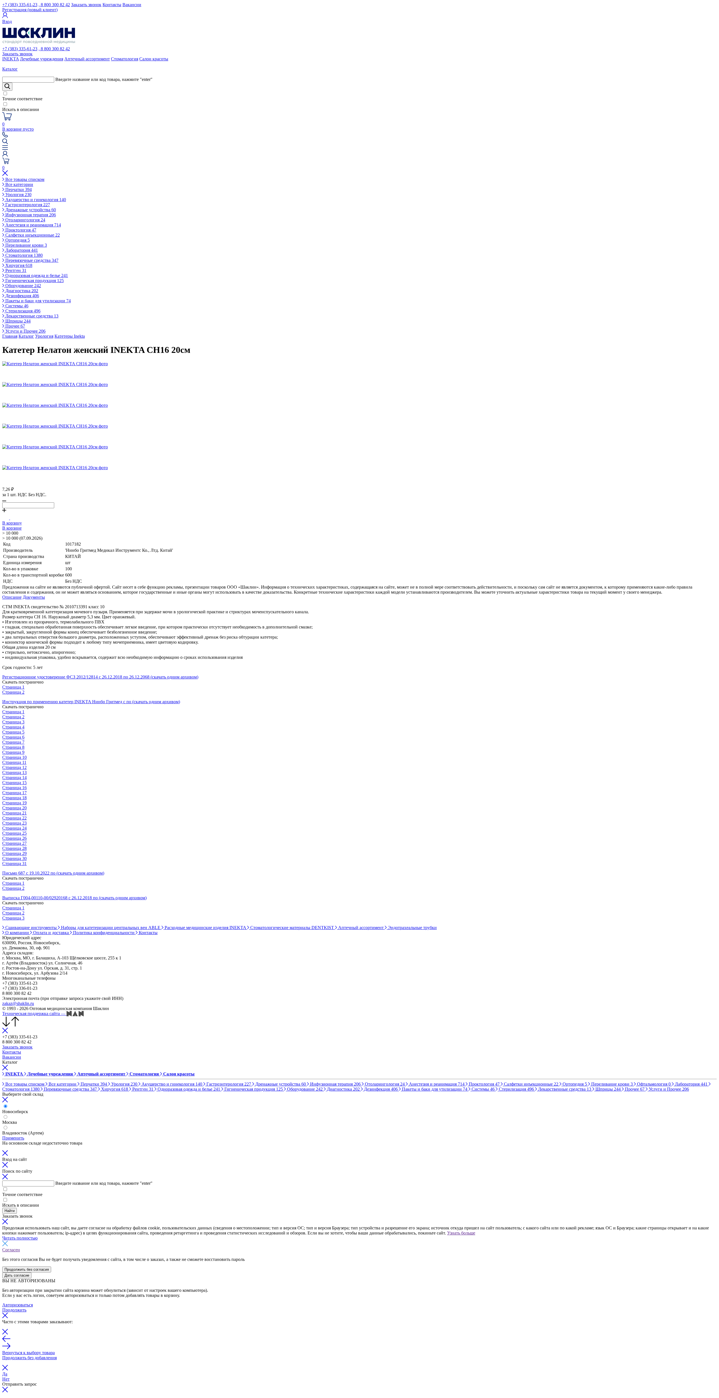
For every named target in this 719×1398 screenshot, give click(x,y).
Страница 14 (14, 777)
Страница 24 (14, 828)
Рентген (15, 270)
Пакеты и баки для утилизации (37, 300)
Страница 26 (14, 838)
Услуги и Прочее (24, 331)
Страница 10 (14, 757)
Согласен (11, 1249)
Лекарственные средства (31, 316)
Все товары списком (24, 179)
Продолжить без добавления (29, 1357)
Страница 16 (14, 787)
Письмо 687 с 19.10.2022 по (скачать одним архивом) (53, 873)
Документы (34, 597)
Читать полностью (20, 1238)
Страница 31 (14, 863)
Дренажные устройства (30, 209)
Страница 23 (14, 823)
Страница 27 (14, 843)
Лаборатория (21, 250)
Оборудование (22, 285)
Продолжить (14, 1310)
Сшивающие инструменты (31, 927)
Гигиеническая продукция (34, 280)
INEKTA (10, 58)
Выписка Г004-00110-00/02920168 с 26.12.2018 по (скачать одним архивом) (74, 897)
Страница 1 (13, 687)
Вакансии (131, 4)
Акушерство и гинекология (35, 199)
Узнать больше (461, 1233)
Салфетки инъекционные (32, 235)
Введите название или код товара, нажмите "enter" (104, 79)
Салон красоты (153, 58)
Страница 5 (13, 732)
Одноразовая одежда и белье (36, 275)
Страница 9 (13, 752)
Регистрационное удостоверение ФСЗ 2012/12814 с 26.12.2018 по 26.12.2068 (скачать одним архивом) (100, 677)
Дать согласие (16, 1275)
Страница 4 (13, 727)
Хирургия (18, 265)
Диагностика (21, 290)
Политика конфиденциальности (104, 932)
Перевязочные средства (31, 260)
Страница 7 (13, 742)
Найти (9, 1211)
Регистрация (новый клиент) (30, 9)
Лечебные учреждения (41, 58)
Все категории (18, 184)
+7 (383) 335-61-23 (19, 4)
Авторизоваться (17, 1304)
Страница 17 (14, 792)
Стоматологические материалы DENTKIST (292, 927)
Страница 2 (13, 692)
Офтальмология (653, 1084)
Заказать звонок (86, 4)
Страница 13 (14, 772)
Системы (16, 305)
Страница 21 (14, 813)
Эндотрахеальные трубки (412, 927)
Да (4, 1374)
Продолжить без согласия (26, 1269)
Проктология (20, 230)
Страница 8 (13, 747)
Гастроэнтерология (27, 204)
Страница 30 (14, 858)
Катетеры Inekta (69, 336)
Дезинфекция (21, 295)
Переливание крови (25, 245)
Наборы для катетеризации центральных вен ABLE (110, 927)
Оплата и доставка (51, 932)
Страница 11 (14, 762)
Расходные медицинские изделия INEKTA (205, 927)
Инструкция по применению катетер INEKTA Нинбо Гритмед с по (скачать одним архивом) (91, 701)
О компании (17, 932)
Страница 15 (14, 782)
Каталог (26, 336)
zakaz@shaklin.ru (18, 1003)
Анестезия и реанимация (32, 225)
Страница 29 (14, 853)
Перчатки (18, 189)
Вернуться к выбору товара (28, 1352)
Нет (6, 1379)
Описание (12, 597)
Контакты (112, 4)
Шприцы (17, 321)
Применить (13, 1138)
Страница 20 (14, 807)
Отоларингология (24, 219)
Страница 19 (14, 802)
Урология (17, 194)
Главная (9, 336)
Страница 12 (14, 767)
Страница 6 (13, 737)
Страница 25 (14, 833)
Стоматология (124, 58)
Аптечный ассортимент (87, 58)
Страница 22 (14, 818)
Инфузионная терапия (30, 214)
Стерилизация (22, 310)
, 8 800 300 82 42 (54, 4)
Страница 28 (14, 848)
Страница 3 (13, 722)
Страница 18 (14, 797)
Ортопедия (17, 240)
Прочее (14, 326)
